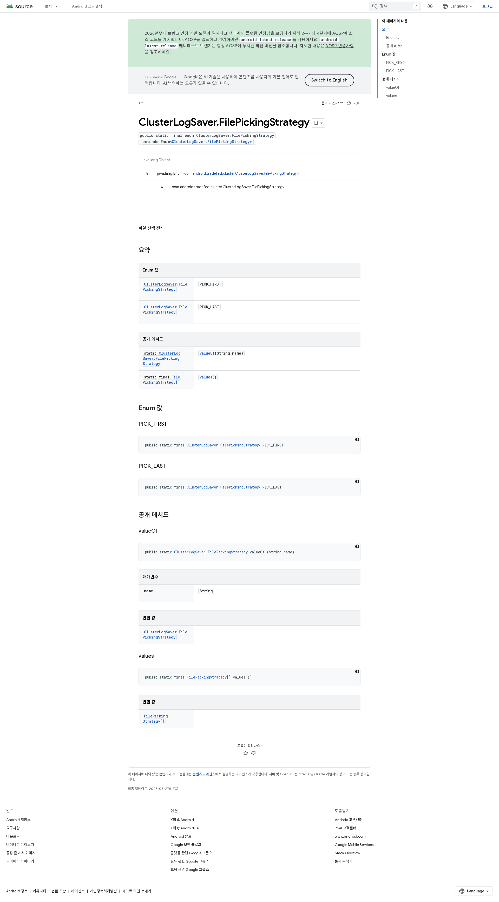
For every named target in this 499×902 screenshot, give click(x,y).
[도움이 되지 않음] (356, 103)
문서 (48, 6)
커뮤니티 (39, 891)
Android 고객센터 (349, 819)
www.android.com (350, 836)
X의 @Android (182, 819)
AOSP (143, 103)
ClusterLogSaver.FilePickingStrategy (211, 141)
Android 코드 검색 (87, 6)
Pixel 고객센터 (345, 828)
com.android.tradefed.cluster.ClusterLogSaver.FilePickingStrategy (240, 173)
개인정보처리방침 (103, 891)
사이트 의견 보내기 (136, 891)
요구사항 (13, 828)
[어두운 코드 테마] (357, 439)
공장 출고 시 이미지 (21, 853)
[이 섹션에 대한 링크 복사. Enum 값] (167, 408)
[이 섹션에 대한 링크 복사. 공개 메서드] (174, 515)
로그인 (487, 6)
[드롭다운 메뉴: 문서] (59, 6)
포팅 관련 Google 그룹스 (189, 869)
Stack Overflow (347, 853)
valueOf (207, 353)
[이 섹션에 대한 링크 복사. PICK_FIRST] (172, 424)
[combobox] (395, 6)
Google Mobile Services (354, 844)
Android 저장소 (18, 819)
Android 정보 (17, 891)
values (206, 377)
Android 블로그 (182, 836)
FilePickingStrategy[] (161, 380)
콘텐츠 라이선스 (204, 774)
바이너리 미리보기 (20, 844)
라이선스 (78, 891)
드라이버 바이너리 (20, 861)
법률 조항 (58, 891)
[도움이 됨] (349, 103)
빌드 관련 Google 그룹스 (189, 861)
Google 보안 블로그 (185, 844)
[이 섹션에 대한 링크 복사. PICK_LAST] (171, 466)
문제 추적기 (343, 861)
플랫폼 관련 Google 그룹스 (191, 853)
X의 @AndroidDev (185, 828)
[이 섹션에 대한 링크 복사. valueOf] (163, 531)
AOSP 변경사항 (339, 46)
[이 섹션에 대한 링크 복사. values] (159, 656)
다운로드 (13, 836)
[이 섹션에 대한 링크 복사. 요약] (155, 251)
